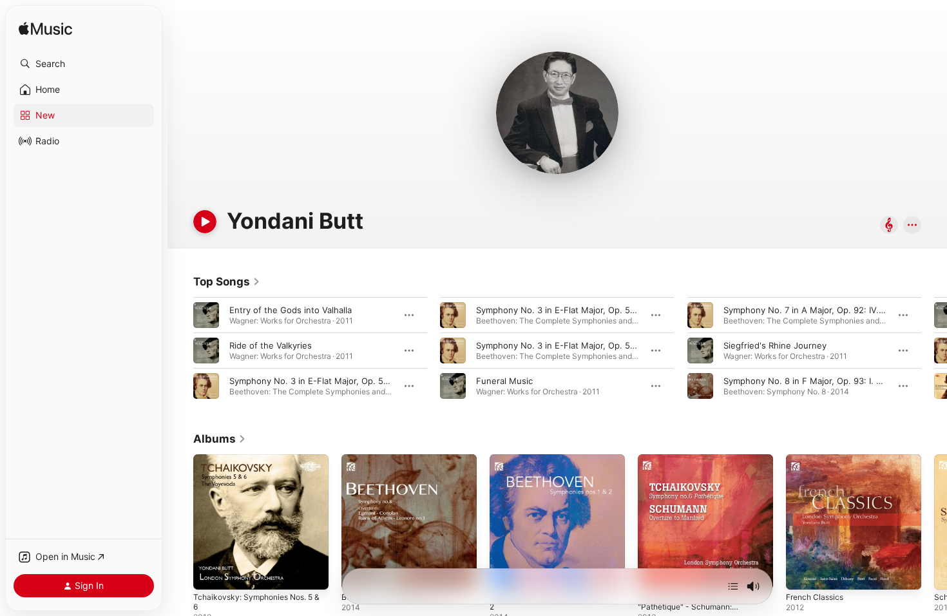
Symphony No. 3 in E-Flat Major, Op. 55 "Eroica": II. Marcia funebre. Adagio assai (637, 310)
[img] (45, 29)
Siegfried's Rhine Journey (775, 345)
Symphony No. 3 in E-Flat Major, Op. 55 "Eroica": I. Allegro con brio (363, 381)
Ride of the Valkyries (270, 345)
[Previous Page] (180, 350)
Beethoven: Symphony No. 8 (399, 459)
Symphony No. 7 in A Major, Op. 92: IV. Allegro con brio (834, 310)
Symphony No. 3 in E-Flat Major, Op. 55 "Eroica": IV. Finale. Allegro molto (622, 345)
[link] (226, 281)
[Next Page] (934, 350)
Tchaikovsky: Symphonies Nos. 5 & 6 (259, 464)
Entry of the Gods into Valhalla (290, 310)
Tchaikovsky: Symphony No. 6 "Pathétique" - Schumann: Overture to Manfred (698, 469)
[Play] (204, 221)
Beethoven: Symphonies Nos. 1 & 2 (556, 464)
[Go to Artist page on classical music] (889, 226)
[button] (83, 64)
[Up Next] (733, 586)
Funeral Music (504, 381)
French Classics (817, 459)
